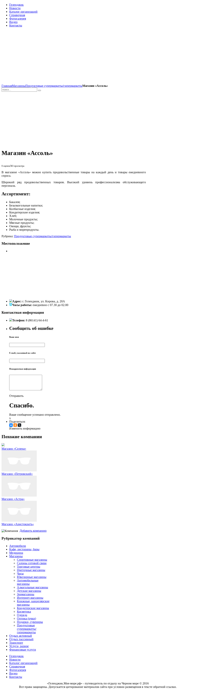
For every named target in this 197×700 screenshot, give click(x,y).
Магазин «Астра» (13, 499)
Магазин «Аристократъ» (18, 524)
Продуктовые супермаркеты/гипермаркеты (53, 85)
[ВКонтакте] (11, 425)
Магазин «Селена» (14, 448)
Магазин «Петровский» (17, 473)
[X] (19, 425)
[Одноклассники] (15, 425)
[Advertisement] (74, 57)
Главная (7, 85)
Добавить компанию (33, 530)
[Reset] (39, 90)
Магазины (18, 85)
